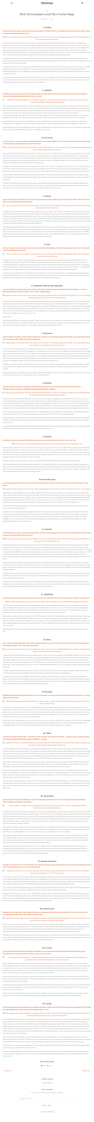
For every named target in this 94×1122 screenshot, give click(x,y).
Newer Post (86, 1071)
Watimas (51, 1111)
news (47, 10)
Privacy (49, 1105)
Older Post (7, 1071)
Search (44, 1105)
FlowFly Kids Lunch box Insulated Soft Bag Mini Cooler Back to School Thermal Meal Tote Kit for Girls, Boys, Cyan (39, 440)
